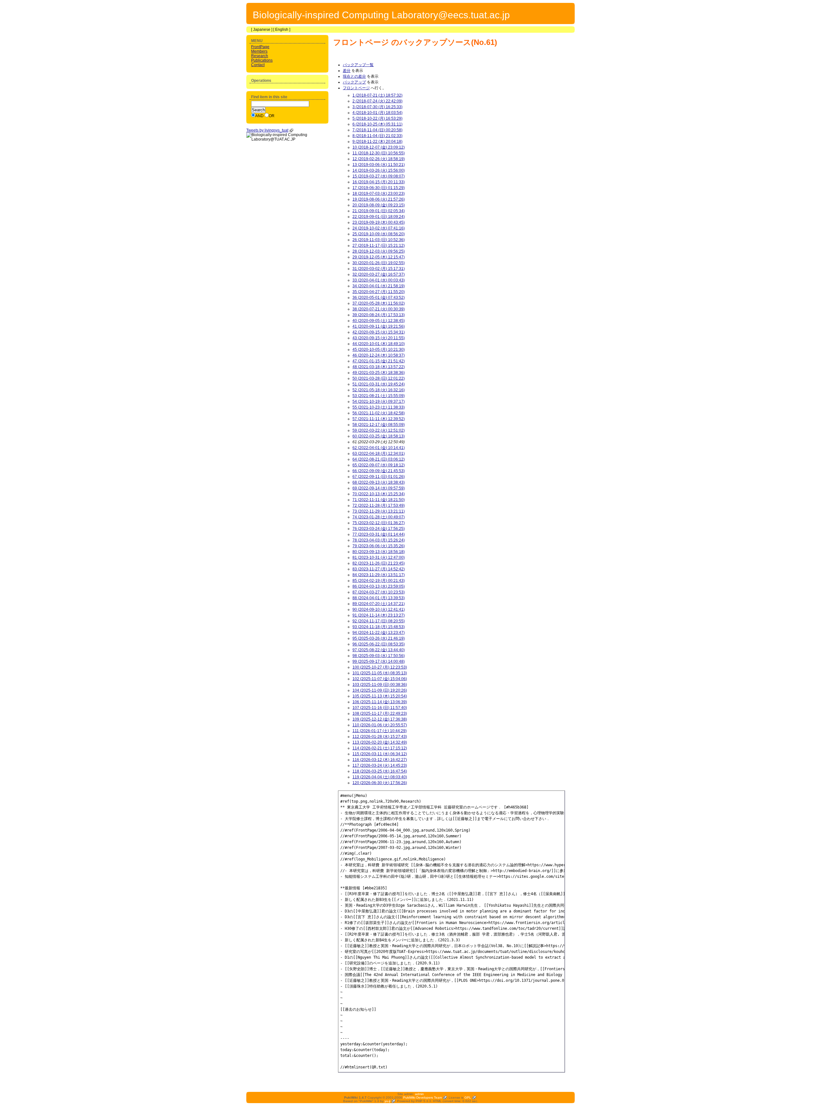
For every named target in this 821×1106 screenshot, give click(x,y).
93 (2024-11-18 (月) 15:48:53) (378, 627)
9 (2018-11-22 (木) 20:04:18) (377, 141)
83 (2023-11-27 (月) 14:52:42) (378, 569)
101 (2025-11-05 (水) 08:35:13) (379, 673)
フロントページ (361, 42)
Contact (258, 65)
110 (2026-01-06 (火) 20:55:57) (379, 725)
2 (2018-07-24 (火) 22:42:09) (377, 101)
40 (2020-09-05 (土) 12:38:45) (378, 320)
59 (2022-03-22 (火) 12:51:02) (378, 430)
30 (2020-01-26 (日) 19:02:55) (378, 263)
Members (259, 51)
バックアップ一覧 (358, 65)
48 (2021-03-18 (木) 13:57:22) (378, 367)
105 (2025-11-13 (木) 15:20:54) (379, 696)
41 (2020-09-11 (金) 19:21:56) (378, 326)
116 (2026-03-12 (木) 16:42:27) (379, 759)
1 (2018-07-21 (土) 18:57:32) (377, 95)
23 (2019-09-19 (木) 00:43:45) (378, 222)
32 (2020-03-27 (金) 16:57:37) (378, 274)
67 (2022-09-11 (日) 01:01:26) (378, 476)
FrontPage (260, 47)
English (281, 29)
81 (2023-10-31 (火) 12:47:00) (378, 557)
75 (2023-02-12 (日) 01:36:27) (378, 523)
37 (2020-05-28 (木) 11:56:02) (378, 303)
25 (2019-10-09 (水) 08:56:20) (378, 234)
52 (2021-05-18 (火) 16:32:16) (378, 390)
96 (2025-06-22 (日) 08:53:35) (378, 644)
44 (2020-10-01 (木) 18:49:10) (378, 343)
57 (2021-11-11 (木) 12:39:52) (378, 419)
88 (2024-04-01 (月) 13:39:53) (378, 598)
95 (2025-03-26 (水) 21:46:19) (378, 638)
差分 (347, 70)
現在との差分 (354, 76)
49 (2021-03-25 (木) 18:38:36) (378, 372)
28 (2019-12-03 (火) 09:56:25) (378, 251)
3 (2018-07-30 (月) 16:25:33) (377, 107)
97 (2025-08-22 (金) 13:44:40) (378, 650)
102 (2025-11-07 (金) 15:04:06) (379, 679)
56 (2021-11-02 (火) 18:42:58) (378, 413)
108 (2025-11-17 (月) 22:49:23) (379, 713)
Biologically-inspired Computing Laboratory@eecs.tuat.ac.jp (381, 15)
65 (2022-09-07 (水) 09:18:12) (378, 465)
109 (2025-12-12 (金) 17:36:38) (379, 719)
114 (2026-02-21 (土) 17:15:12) (379, 748)
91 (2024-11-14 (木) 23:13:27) (378, 615)
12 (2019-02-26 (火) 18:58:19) (378, 159)
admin (419, 1094)
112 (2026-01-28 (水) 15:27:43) (379, 736)
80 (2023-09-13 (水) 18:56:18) (378, 551)
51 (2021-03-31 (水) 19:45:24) (378, 384)
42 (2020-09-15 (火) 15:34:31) (378, 332)
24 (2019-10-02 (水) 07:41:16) (378, 228)
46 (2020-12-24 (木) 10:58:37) (378, 355)
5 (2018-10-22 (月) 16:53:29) (377, 118)
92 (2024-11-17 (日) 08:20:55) (378, 621)
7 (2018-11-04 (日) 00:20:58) (377, 130)
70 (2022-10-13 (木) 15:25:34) (378, 494)
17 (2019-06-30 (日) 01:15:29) (378, 188)
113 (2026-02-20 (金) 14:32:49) (379, 742)
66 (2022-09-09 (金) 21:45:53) (378, 471)
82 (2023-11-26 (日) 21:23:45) (378, 563)
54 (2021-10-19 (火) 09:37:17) (378, 401)
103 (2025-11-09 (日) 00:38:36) (379, 684)
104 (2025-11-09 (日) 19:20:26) (379, 690)
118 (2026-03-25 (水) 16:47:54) (379, 771)
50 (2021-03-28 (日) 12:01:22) (378, 378)
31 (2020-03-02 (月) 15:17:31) (378, 268)
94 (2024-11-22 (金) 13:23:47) (378, 632)
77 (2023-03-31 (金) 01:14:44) (378, 534)
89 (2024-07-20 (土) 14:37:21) (378, 603)
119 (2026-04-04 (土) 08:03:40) (379, 777)
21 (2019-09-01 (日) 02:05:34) (378, 211)
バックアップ (354, 82)
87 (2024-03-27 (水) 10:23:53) (378, 592)
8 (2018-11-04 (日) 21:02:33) (377, 136)
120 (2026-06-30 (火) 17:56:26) (379, 783)
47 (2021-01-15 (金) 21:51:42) (378, 361)
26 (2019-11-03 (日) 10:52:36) (378, 240)
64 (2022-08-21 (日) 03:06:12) (378, 459)
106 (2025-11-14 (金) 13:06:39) (379, 702)
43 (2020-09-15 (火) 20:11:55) (378, 338)
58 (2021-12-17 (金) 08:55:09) (378, 424)
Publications (262, 60)
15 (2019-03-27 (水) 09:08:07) (378, 176)
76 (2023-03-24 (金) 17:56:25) (378, 528)
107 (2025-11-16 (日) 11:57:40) (379, 707)
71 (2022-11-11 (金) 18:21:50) (378, 499)
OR (272, 116)
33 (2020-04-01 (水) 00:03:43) (378, 280)
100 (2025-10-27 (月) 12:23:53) (379, 667)
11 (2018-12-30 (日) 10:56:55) (378, 153)
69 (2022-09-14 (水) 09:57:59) (378, 488)
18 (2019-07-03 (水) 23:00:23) (378, 193)
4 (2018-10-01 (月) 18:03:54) (377, 112)
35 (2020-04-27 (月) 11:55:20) (378, 291)
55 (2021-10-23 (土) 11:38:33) (378, 407)
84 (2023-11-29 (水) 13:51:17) (378, 575)
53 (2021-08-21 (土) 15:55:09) (378, 395)
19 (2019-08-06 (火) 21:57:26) (378, 199)
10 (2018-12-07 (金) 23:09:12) (378, 147)
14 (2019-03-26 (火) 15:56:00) (378, 170)
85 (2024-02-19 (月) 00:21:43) (378, 580)
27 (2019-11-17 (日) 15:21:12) (378, 245)
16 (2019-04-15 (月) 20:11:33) (378, 182)
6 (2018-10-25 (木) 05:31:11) (377, 124)
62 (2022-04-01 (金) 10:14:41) (378, 447)
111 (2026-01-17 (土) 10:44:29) (379, 731)
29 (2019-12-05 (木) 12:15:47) (378, 257)
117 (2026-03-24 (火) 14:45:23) (379, 765)
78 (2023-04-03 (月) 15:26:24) (378, 540)
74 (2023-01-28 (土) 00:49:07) (378, 517)
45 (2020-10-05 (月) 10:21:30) (378, 349)
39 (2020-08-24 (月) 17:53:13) (378, 315)
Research (259, 56)
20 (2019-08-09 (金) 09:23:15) (378, 205)
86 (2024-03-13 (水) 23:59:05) (378, 586)
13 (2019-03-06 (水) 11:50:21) (378, 164)
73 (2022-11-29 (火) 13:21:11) (378, 511)
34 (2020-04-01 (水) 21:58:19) (378, 286)
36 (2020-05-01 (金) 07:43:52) (378, 297)
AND (259, 116)
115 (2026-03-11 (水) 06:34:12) (379, 754)
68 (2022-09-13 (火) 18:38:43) (378, 482)
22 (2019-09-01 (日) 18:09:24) (378, 216)
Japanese (261, 29)
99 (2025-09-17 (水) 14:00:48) (378, 661)
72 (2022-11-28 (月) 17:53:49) (378, 505)
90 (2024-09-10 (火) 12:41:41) (378, 609)
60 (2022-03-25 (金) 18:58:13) (378, 436)
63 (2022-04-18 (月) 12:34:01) (378, 453)
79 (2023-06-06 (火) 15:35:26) (378, 546)
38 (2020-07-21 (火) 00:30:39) (378, 309)
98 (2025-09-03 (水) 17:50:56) (378, 655)
